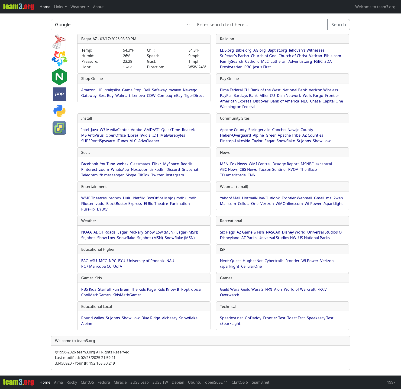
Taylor (257, 140)
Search (338, 24)
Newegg (190, 89)
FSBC (318, 61)
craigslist (112, 89)
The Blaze (308, 169)
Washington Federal (237, 106)
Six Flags (227, 232)
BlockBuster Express (124, 203)
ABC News (229, 169)
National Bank (294, 89)
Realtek (188, 129)
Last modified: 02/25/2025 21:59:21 (85, 357)
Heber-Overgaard (235, 135)
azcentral (324, 163)
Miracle (120, 382)
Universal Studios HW (277, 237)
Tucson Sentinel (272, 169)
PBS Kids (88, 289)
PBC (247, 66)
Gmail (319, 198)
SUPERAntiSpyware (98, 140)
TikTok (143, 175)
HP (100, 89)
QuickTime (170, 129)
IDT (155, 135)
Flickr (156, 163)
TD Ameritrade (233, 175)
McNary (136, 232)
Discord (173, 169)
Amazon (88, 89)
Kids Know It (168, 289)
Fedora (104, 382)
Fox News (238, 163)
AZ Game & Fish (250, 232)
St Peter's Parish (234, 55)
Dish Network (289, 95)
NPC (112, 260)
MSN (224, 163)
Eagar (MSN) (187, 232)
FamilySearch (231, 61)
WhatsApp (120, 169)
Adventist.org (300, 61)
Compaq (164, 95)
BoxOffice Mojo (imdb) (166, 198)
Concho (279, 129)
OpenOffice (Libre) (122, 135)
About (98, 6)
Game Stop (132, 89)
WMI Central (260, 163)
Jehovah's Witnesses (306, 50)
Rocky (72, 382)
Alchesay (169, 317)
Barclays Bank (245, 95)
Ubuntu (194, 382)
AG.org (259, 50)
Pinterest (89, 169)
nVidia (145, 135)
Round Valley (92, 317)
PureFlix (88, 209)
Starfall (104, 289)
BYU (121, 260)
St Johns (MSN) (150, 237)
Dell (146, 89)
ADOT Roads (105, 232)
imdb (192, 198)
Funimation (180, 203)
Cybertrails (274, 260)
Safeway (159, 89)
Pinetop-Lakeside (235, 140)
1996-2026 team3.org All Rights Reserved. (92, 352)
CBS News (248, 169)
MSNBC (307, 163)
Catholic (252, 61)
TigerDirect (194, 95)
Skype (131, 175)
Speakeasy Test (320, 317)
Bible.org (244, 50)
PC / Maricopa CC (96, 266)
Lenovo (138, 95)
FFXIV (322, 289)
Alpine (258, 135)
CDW (151, 95)
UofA (117, 266)
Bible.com (332, 55)
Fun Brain (121, 289)
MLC (265, 61)
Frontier (332, 95)
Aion (278, 289)
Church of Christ (292, 55)
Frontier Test (274, 317)
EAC (84, 260)
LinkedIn (157, 169)
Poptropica (191, 289)
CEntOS (87, 382)
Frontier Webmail (297, 198)
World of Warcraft (300, 289)
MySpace (171, 163)
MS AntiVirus (92, 135)
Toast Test (296, 317)
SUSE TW (160, 382)
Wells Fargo (313, 95)
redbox (115, 198)
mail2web (334, 198)
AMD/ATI (151, 129)
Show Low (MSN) (160, 232)
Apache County (233, 129)
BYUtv (102, 209)
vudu (100, 203)
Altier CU (267, 95)
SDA (328, 61)
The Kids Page (143, 289)
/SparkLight (230, 323)
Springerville (259, 129)
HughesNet (253, 260)
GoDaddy (253, 317)
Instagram (175, 175)
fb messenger (112, 175)
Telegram (89, 175)
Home (45, 6)
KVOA (293, 169)
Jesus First (262, 66)
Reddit (186, 163)
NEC (304, 101)
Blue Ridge (151, 317)
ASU (93, 260)
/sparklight (333, 203)
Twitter (157, 175)
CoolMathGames (96, 294)
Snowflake (286, 140)
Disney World (293, 232)
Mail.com (228, 203)
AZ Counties (312, 135)
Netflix (139, 198)
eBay (178, 95)
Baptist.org (277, 50)
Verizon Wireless (323, 89)
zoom (104, 169)
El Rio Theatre (156, 203)
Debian (178, 382)
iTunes (122, 140)
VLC (133, 140)
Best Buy (105, 95)
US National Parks (314, 237)
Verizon (267, 203)
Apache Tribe (289, 135)
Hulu (127, 198)
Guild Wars (229, 289)
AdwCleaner (148, 140)
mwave (174, 89)
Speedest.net (231, 317)
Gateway (89, 95)
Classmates (140, 163)
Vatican (315, 55)
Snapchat (190, 169)
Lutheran (279, 61)
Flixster (87, 203)
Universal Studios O (324, 232)
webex (122, 163)
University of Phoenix (146, 260)
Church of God (264, 55)
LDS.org (227, 50)
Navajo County (300, 129)
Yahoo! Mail (230, 198)
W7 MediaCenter (114, 129)
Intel (85, 129)
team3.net (260, 382)
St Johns (304, 140)
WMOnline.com (289, 203)
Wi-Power (313, 203)
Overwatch (229, 294)
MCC (103, 260)
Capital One (333, 101)
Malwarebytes (172, 135)
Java (94, 129)
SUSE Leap (139, 382)
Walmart (122, 95)
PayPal (226, 95)
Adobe (136, 129)
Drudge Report (285, 163)
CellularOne (248, 203)
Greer (271, 135)
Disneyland (229, 237)
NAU (170, 260)
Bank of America (284, 101)
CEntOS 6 (240, 382)
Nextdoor (139, 169)
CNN (251, 175)
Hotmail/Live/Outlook (261, 198)
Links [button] (59, 6)
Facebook (89, 163)
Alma (58, 382)
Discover (260, 101)
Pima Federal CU (234, 89)
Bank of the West (266, 89)
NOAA (86, 232)
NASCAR (273, 232)
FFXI (268, 289)
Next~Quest (230, 260)
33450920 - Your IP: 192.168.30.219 (85, 363)
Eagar (270, 140)
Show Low (322, 140)
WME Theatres (94, 198)
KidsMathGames (127, 294)
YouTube (107, 163)
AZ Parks (249, 237)
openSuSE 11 (216, 382)
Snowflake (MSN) (180, 237)
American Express (235, 101)
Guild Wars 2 (252, 289)
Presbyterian (231, 66)
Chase (315, 101)
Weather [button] (79, 6)
